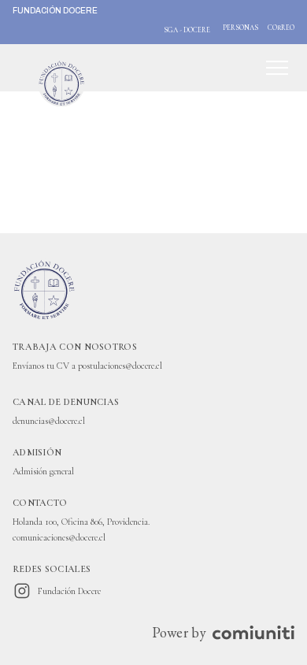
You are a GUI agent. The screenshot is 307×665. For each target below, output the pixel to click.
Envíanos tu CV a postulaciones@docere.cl (87, 365)
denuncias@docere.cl (49, 420)
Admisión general (43, 471)
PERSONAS (240, 28)
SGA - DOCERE (187, 30)
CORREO (281, 28)
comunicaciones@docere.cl (59, 537)
